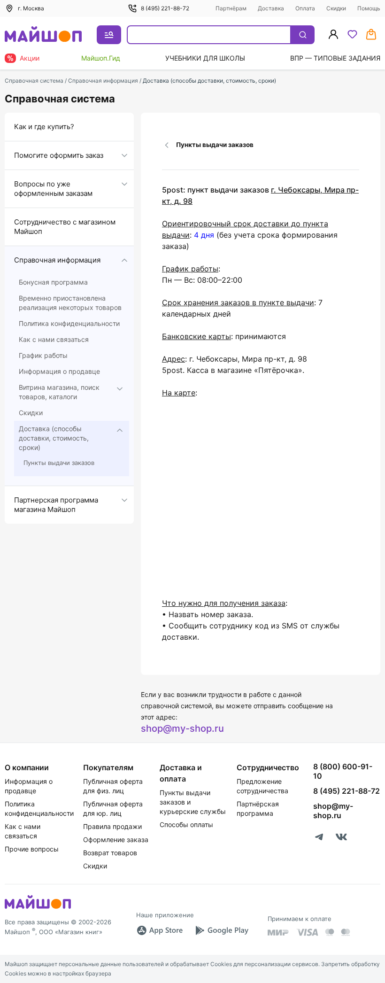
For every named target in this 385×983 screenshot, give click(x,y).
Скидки (336, 8)
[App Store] (159, 930)
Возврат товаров (110, 853)
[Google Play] (221, 930)
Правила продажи (112, 826)
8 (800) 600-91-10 (342, 771)
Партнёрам (231, 8)
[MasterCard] (329, 932)
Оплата (305, 8)
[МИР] (278, 932)
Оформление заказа (115, 840)
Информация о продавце (59, 371)
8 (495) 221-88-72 (165, 8)
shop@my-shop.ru (182, 728)
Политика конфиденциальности (69, 323)
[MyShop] (38, 908)
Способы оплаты (186, 824)
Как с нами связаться (54, 339)
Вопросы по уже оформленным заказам (53, 188)
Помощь (368, 8)
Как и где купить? (44, 126)
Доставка (271, 8)
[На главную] (43, 35)
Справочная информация (57, 259)
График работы (43, 355)
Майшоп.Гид (100, 58)
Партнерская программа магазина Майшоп (56, 504)
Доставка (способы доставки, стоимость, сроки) (54, 438)
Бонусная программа (53, 282)
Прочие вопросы (32, 849)
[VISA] (307, 932)
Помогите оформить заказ (58, 155)
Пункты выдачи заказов (58, 462)
